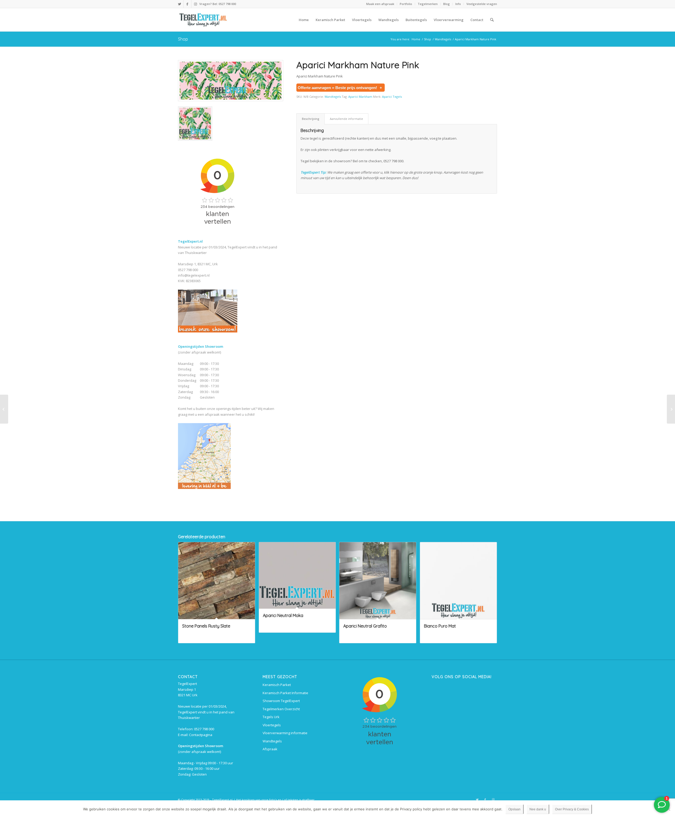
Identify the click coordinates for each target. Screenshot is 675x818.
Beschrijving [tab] (310, 119)
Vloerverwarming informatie (285, 733)
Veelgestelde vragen (481, 4)
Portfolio (406, 4)
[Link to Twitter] (179, 4)
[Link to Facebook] (187, 4)
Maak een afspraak (380, 4)
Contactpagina (200, 734)
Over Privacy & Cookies (572, 809)
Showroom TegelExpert (281, 700)
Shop (183, 39)
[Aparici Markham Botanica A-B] (4, 409)
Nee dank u (537, 809)
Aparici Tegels (392, 97)
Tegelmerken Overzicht (281, 709)
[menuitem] (380, 4)
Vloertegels (272, 725)
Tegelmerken (428, 4)
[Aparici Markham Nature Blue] (671, 409)
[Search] (492, 19)
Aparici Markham (360, 97)
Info (458, 4)
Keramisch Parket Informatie (285, 692)
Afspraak (270, 749)
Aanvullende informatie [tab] (346, 119)
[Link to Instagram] (195, 4)
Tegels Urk (271, 716)
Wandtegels (333, 97)
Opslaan (514, 809)
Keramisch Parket (277, 684)
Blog (446, 4)
